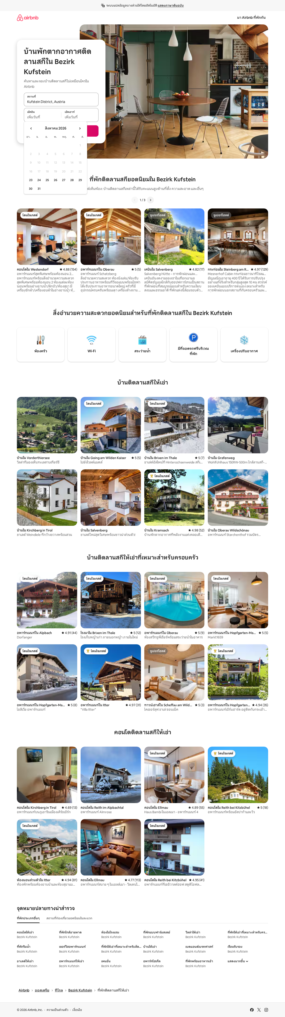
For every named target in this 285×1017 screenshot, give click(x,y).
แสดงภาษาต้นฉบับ (171, 5)
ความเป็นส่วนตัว (57, 1010)
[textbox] (42, 117)
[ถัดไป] (150, 200)
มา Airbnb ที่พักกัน (251, 17)
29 (80, 180)
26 (55, 180)
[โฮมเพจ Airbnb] (27, 17)
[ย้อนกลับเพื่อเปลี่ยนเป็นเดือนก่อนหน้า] (31, 128)
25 (47, 180)
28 (72, 180)
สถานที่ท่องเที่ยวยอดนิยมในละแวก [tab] (69, 918)
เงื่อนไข (77, 1010)
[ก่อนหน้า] (134, 200)
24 (39, 180)
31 (39, 189)
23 (30, 180)
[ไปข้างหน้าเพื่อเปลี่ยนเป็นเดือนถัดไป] (79, 128)
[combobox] (61, 101)
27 (63, 180)
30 (30, 189)
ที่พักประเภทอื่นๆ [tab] (28, 918)
